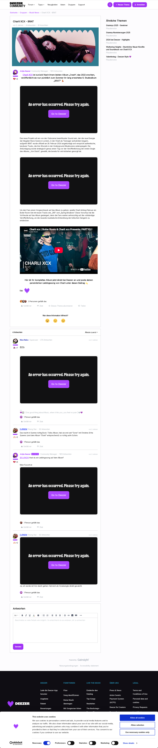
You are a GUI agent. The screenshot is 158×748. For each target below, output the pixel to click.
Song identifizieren (71, 695)
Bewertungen (45, 708)
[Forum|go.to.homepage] (17, 4)
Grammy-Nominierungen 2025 (118, 32)
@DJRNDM (24, 458)
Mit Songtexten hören (72, 708)
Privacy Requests (140, 707)
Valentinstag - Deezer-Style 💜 (118, 57)
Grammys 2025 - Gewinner (117, 25)
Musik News (34, 13)
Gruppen (71, 5)
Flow (65, 690)
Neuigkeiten (53, 5)
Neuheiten (91, 703)
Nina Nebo (24, 340)
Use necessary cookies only (137, 732)
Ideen (62, 5)
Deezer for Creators (118, 707)
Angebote (44, 698)
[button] (122, 4)
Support (81, 5)
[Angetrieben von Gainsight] (79, 660)
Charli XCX (28, 75)
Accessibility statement (89, 666)
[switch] (70, 743)
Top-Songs (91, 698)
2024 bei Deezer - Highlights (118, 40)
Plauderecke (111, 28)
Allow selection (137, 725)
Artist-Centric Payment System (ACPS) (117, 699)
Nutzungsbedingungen (68, 666)
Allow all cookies (137, 718)
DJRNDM (23, 429)
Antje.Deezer (25, 71)
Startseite (14, 13)
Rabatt (43, 703)
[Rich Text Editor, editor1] (55, 630)
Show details (128, 743)
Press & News (115, 690)
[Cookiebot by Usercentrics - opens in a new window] (16, 743)
